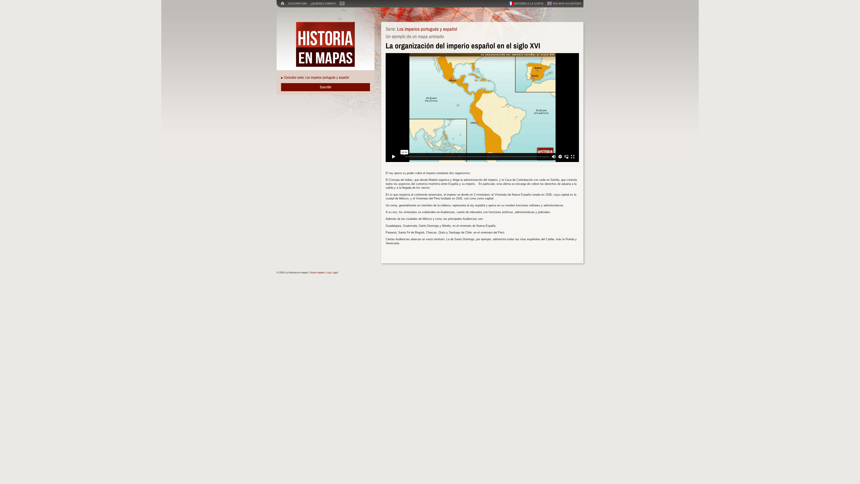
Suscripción (297, 3)
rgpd (335, 272)
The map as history (567, 3)
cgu (329, 272)
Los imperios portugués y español (427, 29)
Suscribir (325, 87)
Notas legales (317, 272)
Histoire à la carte (528, 3)
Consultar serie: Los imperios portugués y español (316, 77)
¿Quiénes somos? (323, 3)
